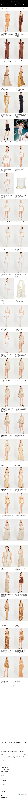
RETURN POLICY (4, 771)
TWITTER (3, 782)
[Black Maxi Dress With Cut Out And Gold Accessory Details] (21, 102)
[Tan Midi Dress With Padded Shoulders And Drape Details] (7, 21)
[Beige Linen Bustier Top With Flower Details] (7, 530)
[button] (4, 4)
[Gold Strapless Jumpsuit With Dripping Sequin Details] (21, 76)
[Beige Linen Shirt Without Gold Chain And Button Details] (7, 368)
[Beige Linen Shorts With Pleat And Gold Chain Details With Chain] (21, 368)
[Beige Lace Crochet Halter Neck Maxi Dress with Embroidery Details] (7, 610)
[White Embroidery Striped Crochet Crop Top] (7, 316)
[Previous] (5, 686)
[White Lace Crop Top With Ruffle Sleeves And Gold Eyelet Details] (7, 156)
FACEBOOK (3, 780)
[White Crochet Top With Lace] (7, 236)
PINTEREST (3, 787)
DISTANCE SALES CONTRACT (7, 765)
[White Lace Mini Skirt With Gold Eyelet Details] (21, 156)
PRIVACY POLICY (21, 751)
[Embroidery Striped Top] (7, 262)
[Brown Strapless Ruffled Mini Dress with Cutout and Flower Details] (21, 582)
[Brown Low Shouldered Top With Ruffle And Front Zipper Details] (7, 48)
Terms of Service (9, 757)
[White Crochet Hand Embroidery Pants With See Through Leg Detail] (7, 288)
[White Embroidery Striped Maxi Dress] (7, 342)
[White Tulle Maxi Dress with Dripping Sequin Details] (21, 130)
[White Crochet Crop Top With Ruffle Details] (7, 210)
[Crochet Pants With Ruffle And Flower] (21, 236)
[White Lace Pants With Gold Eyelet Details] (7, 183)
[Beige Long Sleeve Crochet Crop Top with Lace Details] (21, 396)
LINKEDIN (3, 784)
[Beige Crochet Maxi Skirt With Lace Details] (7, 582)
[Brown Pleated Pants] (21, 48)
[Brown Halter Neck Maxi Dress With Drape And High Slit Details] (21, 21)
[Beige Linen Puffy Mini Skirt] (7, 423)
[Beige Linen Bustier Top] (7, 477)
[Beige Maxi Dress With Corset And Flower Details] (7, 76)
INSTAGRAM (3, 778)
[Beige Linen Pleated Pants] (7, 556)
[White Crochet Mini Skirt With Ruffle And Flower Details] (21, 210)
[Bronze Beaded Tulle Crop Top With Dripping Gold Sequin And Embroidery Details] (21, 610)
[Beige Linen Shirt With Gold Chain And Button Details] (21, 342)
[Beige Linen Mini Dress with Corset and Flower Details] (21, 423)
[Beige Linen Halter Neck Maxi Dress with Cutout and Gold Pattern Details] (21, 450)
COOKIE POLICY (4, 767)
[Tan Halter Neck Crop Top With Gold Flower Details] (21, 667)
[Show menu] (1, 4)
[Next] (23, 686)
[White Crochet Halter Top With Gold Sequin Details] (21, 288)
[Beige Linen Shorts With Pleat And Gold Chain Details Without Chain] (7, 396)
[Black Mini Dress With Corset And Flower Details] (7, 130)
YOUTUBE (3, 791)
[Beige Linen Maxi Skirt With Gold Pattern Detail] (21, 477)
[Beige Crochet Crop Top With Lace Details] (21, 556)
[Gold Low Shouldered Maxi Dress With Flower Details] (7, 102)
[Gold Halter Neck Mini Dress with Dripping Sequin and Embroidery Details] (7, 667)
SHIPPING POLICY (5, 769)
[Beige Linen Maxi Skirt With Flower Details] (21, 530)
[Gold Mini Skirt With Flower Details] (21, 503)
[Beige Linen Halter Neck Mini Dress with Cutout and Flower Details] (7, 450)
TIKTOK (2, 789)
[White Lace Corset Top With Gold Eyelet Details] (21, 183)
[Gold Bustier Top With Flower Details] (7, 503)
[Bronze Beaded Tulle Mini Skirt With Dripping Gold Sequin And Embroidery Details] (21, 638)
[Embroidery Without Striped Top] (21, 262)
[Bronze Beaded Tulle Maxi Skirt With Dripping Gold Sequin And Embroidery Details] (7, 638)
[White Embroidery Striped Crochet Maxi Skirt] (21, 316)
